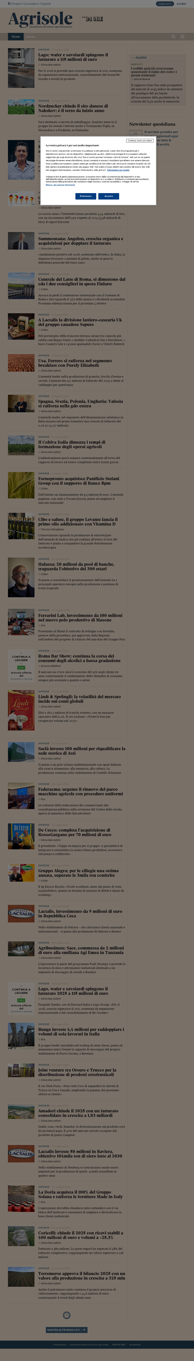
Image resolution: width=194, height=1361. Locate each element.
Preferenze (86, 196)
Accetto (109, 196)
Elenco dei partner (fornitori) (60, 185)
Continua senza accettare (140, 140)
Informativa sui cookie (118, 170)
